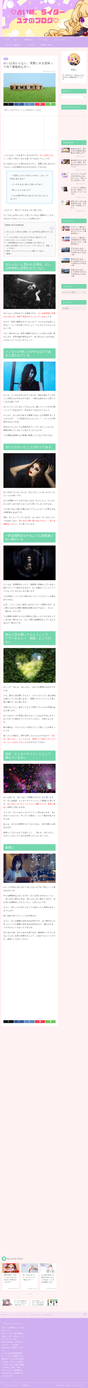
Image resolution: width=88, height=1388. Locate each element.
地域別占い (29, 40)
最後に (9, 254)
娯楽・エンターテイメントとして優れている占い (25, 251)
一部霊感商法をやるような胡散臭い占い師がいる (25, 243)
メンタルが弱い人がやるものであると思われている (26, 237)
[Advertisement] (23, 133)
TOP (7, 40)
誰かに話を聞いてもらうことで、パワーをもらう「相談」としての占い (30, 247)
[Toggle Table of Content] (50, 228)
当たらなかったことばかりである (19, 240)
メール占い (43, 40)
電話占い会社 (46, 45)
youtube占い (60, 40)
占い (17, 40)
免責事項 (25, 1385)
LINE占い (31, 45)
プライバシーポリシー (12, 1385)
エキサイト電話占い (13, 45)
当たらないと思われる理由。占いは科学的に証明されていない (30, 233)
